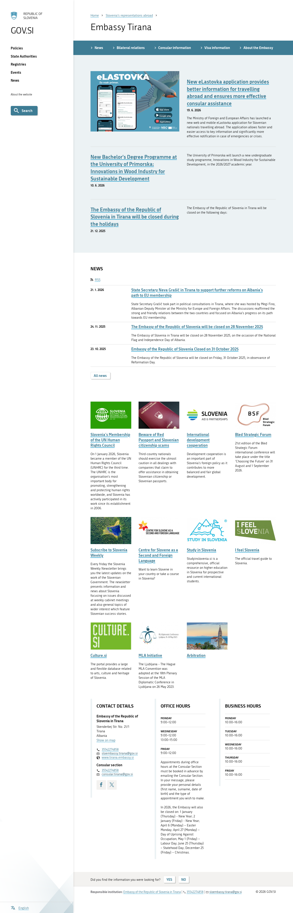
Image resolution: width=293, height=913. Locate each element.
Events (16, 72)
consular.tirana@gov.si (117, 774)
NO (183, 879)
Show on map (106, 740)
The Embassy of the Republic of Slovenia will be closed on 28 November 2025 (197, 326)
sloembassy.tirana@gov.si (120, 753)
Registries (18, 64)
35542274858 (110, 749)
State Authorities (24, 56)
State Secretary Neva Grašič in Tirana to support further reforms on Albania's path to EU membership (197, 292)
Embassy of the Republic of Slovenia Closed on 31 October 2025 (185, 349)
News (15, 80)
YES (169, 879)
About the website (21, 94)
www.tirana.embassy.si (118, 757)
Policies (17, 48)
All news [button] (100, 375)
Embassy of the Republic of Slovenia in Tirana (152, 892)
